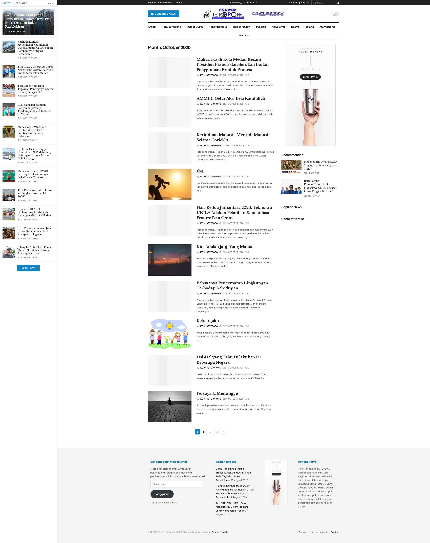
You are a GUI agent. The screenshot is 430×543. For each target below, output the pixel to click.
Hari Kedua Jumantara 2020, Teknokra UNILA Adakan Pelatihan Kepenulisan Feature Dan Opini (234, 212)
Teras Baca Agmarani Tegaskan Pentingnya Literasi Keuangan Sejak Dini (36, 88)
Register (305, 2)
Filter (49, 3)
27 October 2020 (234, 176)
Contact (179, 2)
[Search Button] (337, 2)
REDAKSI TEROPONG (210, 75)
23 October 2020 (234, 326)
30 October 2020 (234, 145)
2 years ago (313, 173)
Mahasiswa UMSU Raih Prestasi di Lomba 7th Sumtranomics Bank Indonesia (32, 132)
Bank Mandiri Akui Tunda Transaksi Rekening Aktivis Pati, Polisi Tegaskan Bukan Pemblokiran (28, 20)
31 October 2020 (234, 75)
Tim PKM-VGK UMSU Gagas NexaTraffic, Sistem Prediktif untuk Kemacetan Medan (35, 69)
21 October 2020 (234, 367)
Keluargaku (208, 321)
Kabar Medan (241, 26)
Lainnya (243, 35)
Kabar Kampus (218, 26)
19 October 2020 (234, 399)
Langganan (162, 494)
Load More (28, 268)
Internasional (326, 26)
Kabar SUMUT (196, 26)
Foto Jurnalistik (171, 26)
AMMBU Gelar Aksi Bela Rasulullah (231, 98)
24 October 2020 (234, 252)
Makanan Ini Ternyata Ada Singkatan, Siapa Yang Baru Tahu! (320, 165)
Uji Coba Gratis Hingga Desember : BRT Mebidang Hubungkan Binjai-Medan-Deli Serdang (34, 154)
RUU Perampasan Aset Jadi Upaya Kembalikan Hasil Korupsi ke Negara (34, 231)
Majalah (261, 26)
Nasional (309, 26)
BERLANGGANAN (165, 13)
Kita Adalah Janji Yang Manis (224, 246)
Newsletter (278, 26)
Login (294, 2)
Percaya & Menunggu (217, 393)
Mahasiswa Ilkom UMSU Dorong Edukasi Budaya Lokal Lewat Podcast (33, 174)
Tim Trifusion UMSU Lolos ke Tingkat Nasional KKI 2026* (35, 193)
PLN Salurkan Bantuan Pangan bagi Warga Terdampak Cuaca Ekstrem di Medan (34, 109)
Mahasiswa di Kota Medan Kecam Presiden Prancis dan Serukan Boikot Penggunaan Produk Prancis (233, 64)
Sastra (295, 26)
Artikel (152, 26)
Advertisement (165, 2)
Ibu (200, 171)
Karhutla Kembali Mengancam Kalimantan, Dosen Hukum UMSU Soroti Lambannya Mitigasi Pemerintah (35, 48)
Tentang (152, 2)
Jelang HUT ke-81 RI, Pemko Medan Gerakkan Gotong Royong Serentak (35, 250)
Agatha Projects (220, 532)
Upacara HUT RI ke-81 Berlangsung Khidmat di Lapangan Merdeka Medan (34, 212)
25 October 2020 (234, 223)
